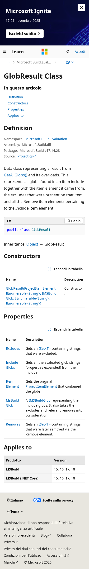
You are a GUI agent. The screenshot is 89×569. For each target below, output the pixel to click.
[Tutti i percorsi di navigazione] (8, 62)
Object (32, 244)
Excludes (13, 348)
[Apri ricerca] (68, 51)
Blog (44, 535)
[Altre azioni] (81, 62)
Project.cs (25, 156)
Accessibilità (56, 555)
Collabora (64, 535)
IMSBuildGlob (40, 400)
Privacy (9, 542)
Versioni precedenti (19, 535)
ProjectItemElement (41, 386)
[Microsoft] (45, 52)
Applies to (15, 115)
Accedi (80, 51)
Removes (13, 424)
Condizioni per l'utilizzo (22, 555)
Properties (16, 109)
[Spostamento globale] (4, 51)
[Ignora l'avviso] (81, 7)
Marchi (9, 562)
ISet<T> (45, 348)
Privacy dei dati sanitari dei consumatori (36, 549)
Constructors (18, 103)
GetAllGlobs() (15, 175)
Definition (15, 97)
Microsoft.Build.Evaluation (35, 62)
